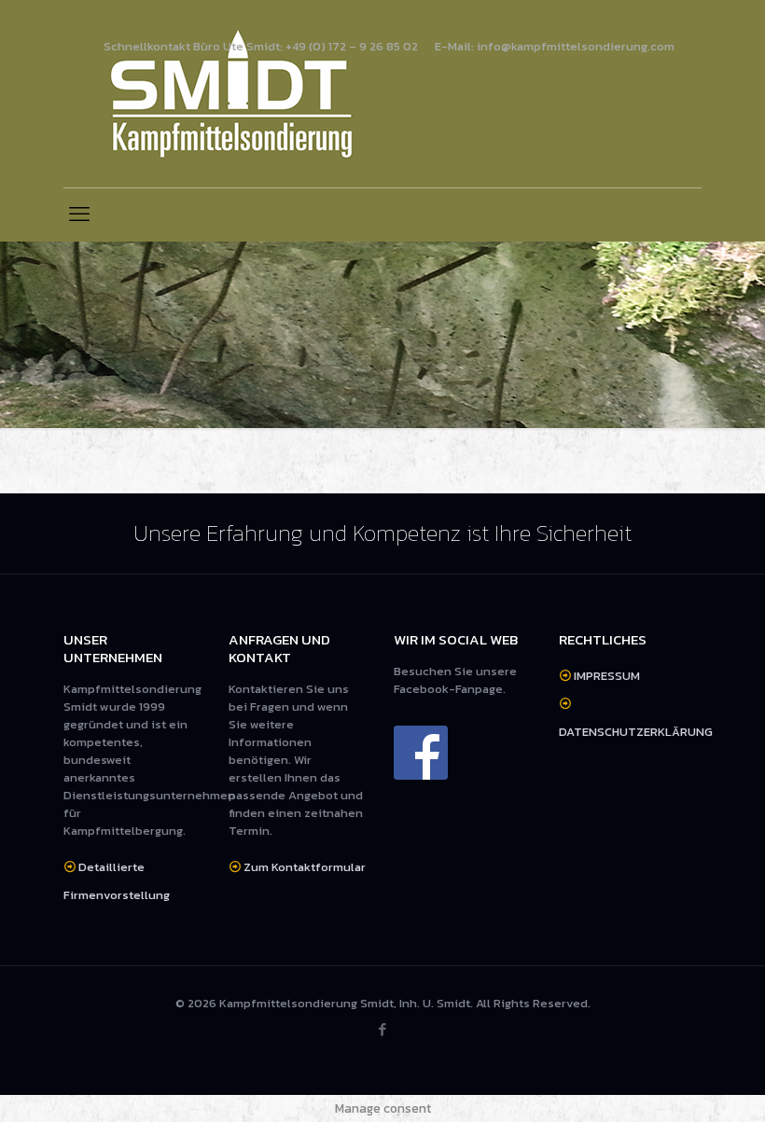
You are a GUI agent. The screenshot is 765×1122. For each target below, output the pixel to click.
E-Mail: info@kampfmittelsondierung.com (555, 46)
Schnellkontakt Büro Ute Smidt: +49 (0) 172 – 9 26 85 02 (261, 46)
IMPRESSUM (607, 676)
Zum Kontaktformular (304, 867)
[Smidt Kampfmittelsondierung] (231, 93)
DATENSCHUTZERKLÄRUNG (636, 732)
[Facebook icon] (383, 1029)
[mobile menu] (79, 214)
